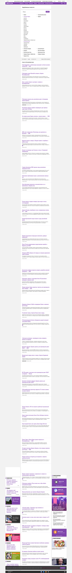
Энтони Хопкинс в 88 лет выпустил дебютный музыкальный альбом (35, 407)
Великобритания (27, 41)
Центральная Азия (41, 52)
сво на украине (56, 497)
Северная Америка (41, 54)
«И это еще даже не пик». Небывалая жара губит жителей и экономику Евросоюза (12, 510)
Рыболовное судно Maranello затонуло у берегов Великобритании (32, 74)
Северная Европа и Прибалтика (29, 40)
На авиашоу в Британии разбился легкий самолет (33, 551)
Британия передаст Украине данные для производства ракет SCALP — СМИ (35, 347)
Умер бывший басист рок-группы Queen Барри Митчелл (34, 424)
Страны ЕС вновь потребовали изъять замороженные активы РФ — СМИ (35, 210)
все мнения (17, 494)
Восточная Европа (41, 50)
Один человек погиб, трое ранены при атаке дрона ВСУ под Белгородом (15, 518)
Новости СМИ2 (54, 477)
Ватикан (25, 19)
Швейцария (26, 46)
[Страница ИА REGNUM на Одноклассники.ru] (46, 571)
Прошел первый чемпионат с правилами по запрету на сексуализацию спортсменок (34, 474)
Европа (25, 22)
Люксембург (26, 20)
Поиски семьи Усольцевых (47, 1)
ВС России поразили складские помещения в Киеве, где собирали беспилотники (12, 482)
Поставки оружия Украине (36, 1)
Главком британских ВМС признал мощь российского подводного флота (34, 167)
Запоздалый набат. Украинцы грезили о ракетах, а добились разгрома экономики (11, 547)
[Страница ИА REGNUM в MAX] (41, 571)
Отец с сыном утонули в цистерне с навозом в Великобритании (32, 82)
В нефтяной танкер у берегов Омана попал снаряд (33, 313)
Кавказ (25, 14)
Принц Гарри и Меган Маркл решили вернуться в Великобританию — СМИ (33, 440)
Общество (14, 553)
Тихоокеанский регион (42, 14)
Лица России (41, 3)
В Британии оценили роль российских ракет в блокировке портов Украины (35, 99)
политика (8, 506)
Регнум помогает (49, 3)
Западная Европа (27, 16)
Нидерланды (26, 31)
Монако (25, 27)
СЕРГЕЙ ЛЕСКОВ (9, 494)
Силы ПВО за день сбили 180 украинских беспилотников (15, 500)
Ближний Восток (41, 48)
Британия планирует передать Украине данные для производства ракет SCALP (33, 381)
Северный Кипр (26, 42)
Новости (22, 3)
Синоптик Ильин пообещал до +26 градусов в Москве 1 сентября (15, 556)
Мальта (25, 37)
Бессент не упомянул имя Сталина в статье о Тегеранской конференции (34, 150)
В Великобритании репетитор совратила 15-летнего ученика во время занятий (35, 390)
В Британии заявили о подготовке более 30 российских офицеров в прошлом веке (34, 279)
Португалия (26, 33)
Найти (47, 11)
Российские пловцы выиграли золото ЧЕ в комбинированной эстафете (35, 559)
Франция (25, 45)
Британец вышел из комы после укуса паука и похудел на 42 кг (35, 517)
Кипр (24, 35)
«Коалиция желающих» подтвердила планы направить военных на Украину (34, 338)
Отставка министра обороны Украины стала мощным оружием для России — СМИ (36, 448)
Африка (39, 16)
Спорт (13, 534)
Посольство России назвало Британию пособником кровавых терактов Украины (35, 543)
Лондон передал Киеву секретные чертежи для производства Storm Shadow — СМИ (35, 287)
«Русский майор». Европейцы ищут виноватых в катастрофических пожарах (32, 508)
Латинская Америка (27, 48)
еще (64, 526)
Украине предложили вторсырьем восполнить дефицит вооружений (34, 236)
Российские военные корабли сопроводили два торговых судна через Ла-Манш (34, 108)
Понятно (62, 567)
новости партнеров (56, 475)
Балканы (25, 50)
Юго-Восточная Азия (27, 52)
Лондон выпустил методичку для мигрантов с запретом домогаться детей (34, 457)
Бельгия (25, 29)
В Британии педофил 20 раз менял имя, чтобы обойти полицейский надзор (34, 483)
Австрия (25, 18)
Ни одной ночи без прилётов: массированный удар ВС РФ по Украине (59, 508)
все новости (8, 485)
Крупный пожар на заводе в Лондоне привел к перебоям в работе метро (35, 141)
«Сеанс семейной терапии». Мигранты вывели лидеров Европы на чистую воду (13, 565)
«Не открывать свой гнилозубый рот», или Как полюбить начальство (12, 492)
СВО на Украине (27, 1)
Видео (35, 3)
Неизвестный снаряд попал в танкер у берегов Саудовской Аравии (35, 355)
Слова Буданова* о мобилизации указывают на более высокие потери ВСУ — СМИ (36, 65)
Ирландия (25, 34)
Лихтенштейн (26, 26)
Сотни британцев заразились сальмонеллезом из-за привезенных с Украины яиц (33, 185)
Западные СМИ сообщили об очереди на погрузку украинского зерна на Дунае (36, 253)
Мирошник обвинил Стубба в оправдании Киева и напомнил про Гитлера (35, 304)
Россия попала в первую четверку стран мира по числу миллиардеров (34, 202)
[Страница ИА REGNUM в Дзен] (48, 571)
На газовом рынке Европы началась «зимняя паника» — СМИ (36, 116)
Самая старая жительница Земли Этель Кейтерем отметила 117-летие (35, 415)
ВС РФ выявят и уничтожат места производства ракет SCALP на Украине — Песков (35, 373)
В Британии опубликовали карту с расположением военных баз (35, 176)
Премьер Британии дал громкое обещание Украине (33, 492)
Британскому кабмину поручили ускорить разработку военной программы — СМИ (35, 270)
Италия (25, 23)
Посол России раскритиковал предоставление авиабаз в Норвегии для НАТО (34, 244)
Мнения (31, 3)
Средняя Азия (26, 56)
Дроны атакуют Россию (18, 1)
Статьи (26, 3)
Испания (25, 30)
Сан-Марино (26, 38)
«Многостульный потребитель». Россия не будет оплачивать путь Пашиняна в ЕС (12, 528)
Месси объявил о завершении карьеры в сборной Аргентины (15, 538)
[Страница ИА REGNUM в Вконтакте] (43, 571)
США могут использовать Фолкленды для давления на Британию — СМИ (34, 132)
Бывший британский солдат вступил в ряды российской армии (34, 219)
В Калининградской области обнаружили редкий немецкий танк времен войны (35, 320)
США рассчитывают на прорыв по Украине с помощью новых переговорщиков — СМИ (35, 526)
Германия (25, 44)
